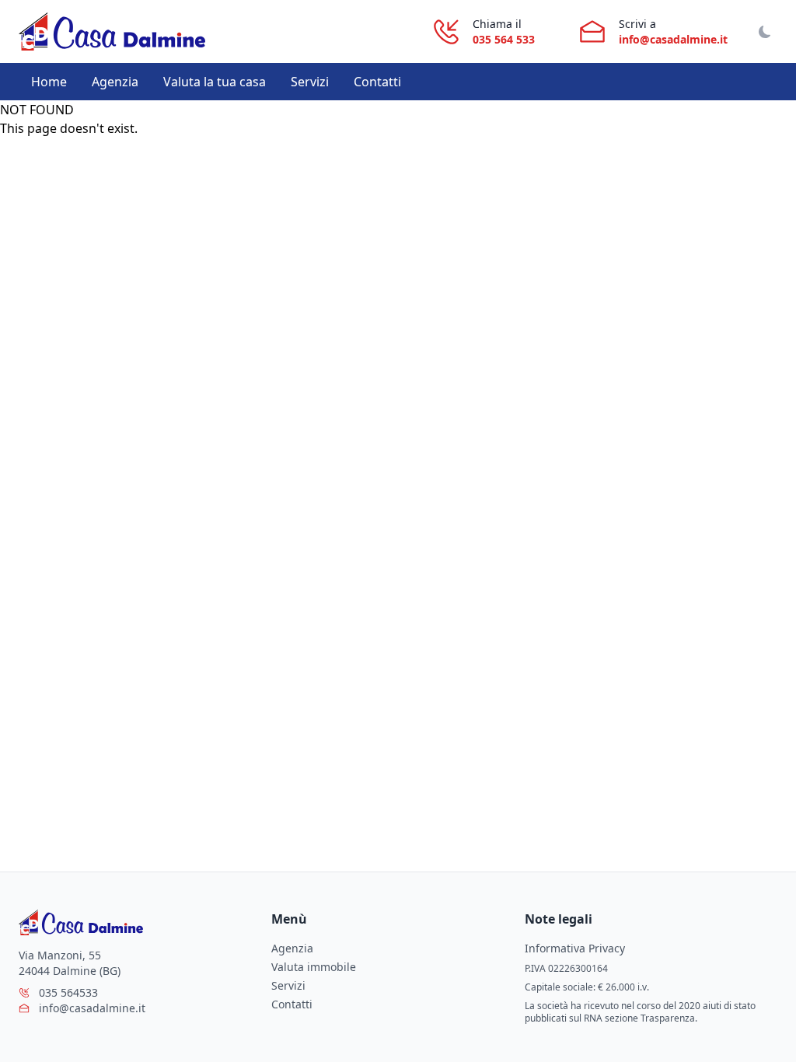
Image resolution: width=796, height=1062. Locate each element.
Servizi (310, 81)
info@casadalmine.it (673, 39)
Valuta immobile (313, 966)
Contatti (377, 81)
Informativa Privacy (575, 948)
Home (49, 81)
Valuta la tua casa (214, 81)
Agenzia (115, 81)
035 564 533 (504, 39)
